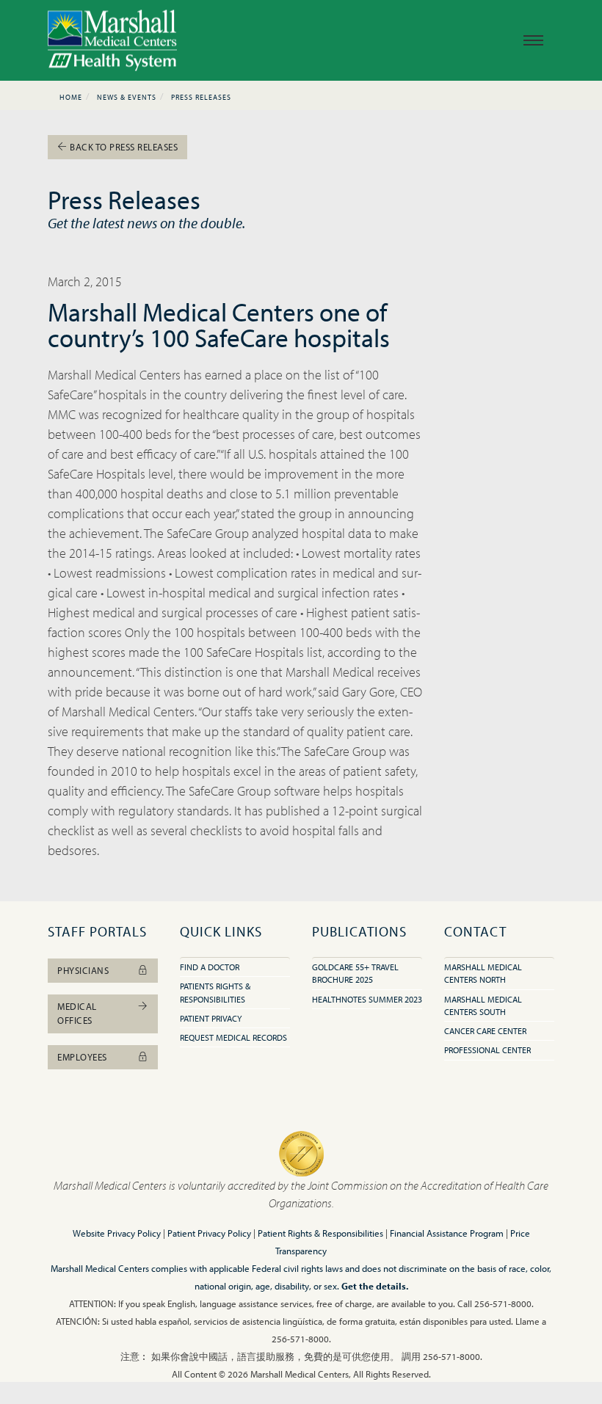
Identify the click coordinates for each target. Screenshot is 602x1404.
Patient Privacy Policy (209, 1233)
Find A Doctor (209, 966)
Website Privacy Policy (117, 1233)
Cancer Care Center (485, 1030)
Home (70, 97)
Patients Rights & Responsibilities (215, 992)
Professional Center (487, 1049)
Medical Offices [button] (77, 1013)
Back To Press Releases (123, 147)
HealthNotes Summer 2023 (367, 999)
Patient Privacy (211, 1018)
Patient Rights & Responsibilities (320, 1233)
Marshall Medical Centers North (483, 973)
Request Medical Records (233, 1037)
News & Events (126, 97)
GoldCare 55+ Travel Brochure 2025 (355, 973)
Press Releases (201, 97)
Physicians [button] (83, 970)
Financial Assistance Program (447, 1233)
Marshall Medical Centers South (483, 1005)
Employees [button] (82, 1057)
